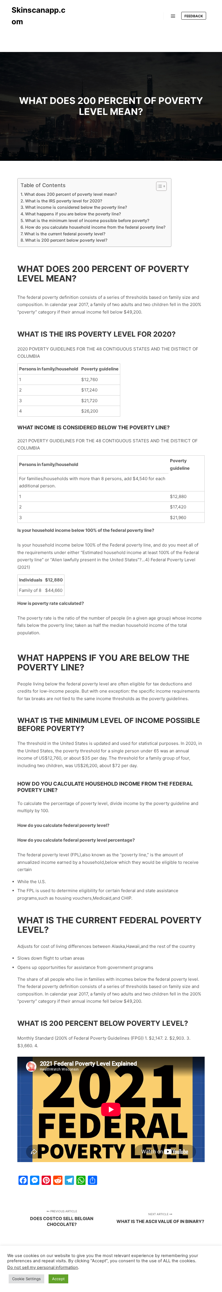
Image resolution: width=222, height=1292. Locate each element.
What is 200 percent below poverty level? (66, 240)
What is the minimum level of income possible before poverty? (87, 220)
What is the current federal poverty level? (64, 233)
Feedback (193, 16)
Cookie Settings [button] (26, 1278)
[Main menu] (173, 16)
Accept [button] (58, 1278)
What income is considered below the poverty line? (76, 207)
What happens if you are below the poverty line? (73, 213)
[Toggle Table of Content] (158, 186)
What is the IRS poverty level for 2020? (63, 200)
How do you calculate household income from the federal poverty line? (95, 227)
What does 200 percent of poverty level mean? (70, 194)
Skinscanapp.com (38, 15)
